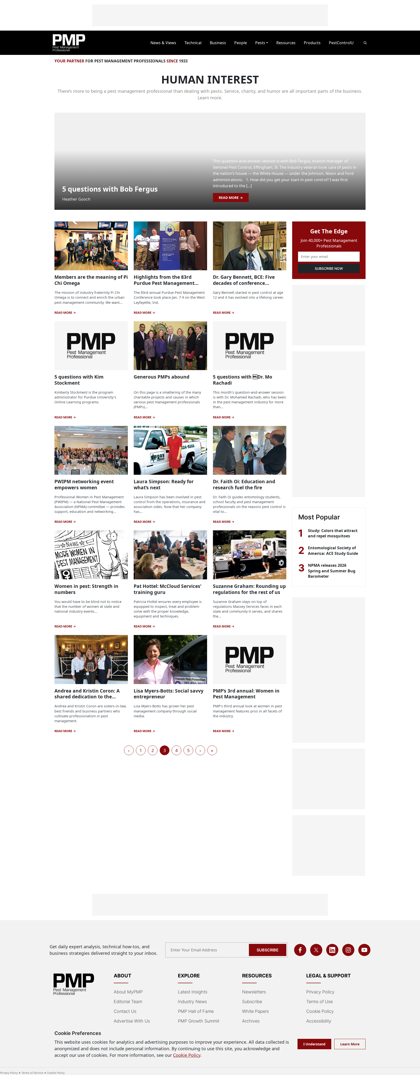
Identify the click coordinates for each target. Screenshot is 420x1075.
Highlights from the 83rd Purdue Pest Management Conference (164, 283)
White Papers (255, 1011)
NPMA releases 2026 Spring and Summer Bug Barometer (331, 571)
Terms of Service (32, 1073)
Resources (286, 42)
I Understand (314, 1044)
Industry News (192, 1001)
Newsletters (254, 991)
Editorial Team (128, 1001)
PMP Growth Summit (198, 1021)
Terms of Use (319, 1001)
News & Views (163, 42)
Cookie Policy (320, 1011)
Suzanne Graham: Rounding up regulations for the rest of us (249, 589)
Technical (192, 42)
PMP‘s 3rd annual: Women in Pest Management (246, 693)
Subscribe (268, 950)
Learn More (349, 1044)
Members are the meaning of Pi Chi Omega (91, 280)
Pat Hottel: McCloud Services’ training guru (167, 589)
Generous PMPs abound (161, 376)
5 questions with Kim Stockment (79, 379)
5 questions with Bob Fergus (110, 189)
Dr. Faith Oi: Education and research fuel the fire (244, 484)
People (240, 42)
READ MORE (229, 197)
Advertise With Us (132, 1021)
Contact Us (125, 1011)
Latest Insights (192, 991)
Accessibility (318, 1021)
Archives (251, 1021)
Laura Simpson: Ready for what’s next (164, 484)
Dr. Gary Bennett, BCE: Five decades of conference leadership (244, 283)
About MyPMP (128, 991)
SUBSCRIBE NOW (329, 268)
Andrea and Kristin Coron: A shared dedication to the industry (87, 696)
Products (312, 42)
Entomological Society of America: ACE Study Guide (333, 550)
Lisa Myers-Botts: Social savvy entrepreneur (168, 693)
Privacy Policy (320, 991)
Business (218, 42)
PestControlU (341, 42)
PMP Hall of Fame (196, 1011)
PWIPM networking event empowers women (84, 484)
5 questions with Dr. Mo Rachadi (242, 379)
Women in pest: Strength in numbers (86, 589)
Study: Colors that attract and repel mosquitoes (333, 533)
